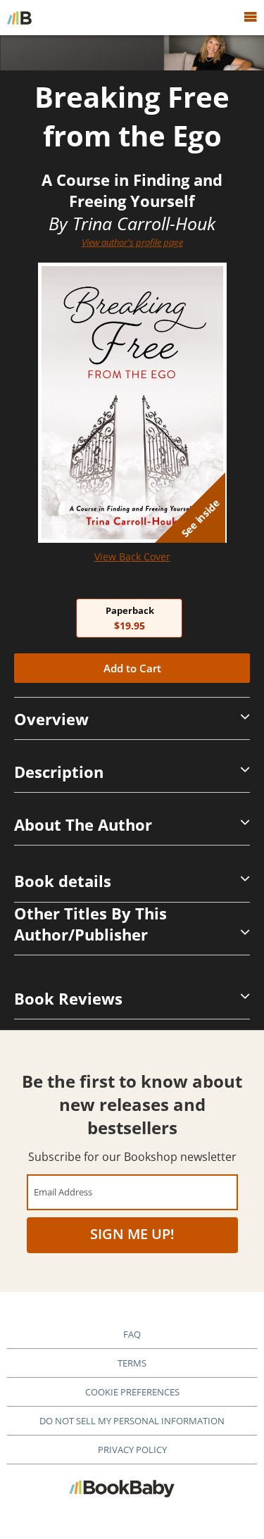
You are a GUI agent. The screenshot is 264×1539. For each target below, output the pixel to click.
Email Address (63, 1192)
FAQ (132, 1334)
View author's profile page (132, 242)
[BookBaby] (19, 17)
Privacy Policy (132, 1449)
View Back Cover (132, 556)
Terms (132, 1363)
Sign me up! (132, 1233)
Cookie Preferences (132, 1392)
